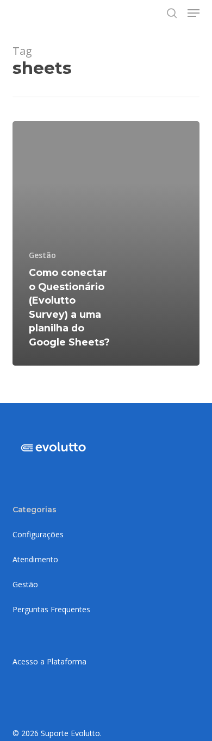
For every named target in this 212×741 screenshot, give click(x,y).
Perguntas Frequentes (51, 609)
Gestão (42, 255)
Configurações (38, 534)
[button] (193, 13)
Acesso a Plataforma (49, 661)
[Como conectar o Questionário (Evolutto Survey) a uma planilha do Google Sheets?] (106, 243)
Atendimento (35, 559)
